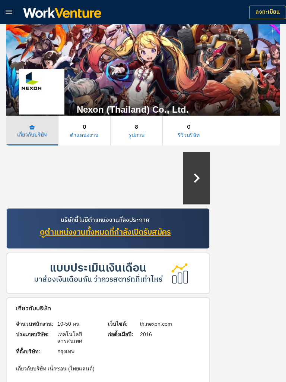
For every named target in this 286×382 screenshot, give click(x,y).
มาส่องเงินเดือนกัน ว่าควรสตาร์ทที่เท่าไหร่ (98, 279)
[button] (9, 12)
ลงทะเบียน (267, 12)
